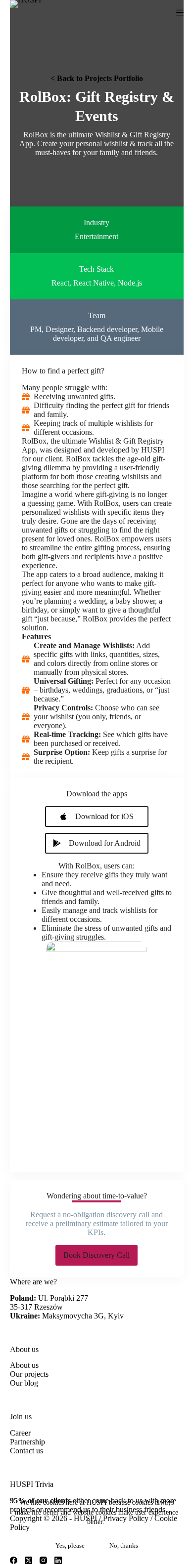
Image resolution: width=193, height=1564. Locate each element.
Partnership (27, 1442)
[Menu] (180, 12)
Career (20, 1433)
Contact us (26, 1450)
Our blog (24, 1383)
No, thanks (123, 1545)
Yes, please (70, 1545)
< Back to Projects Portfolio (96, 78)
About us (24, 1365)
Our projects (29, 1374)
